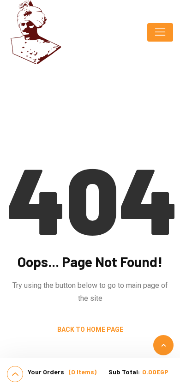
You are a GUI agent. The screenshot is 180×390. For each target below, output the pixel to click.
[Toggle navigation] (160, 32)
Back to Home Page (90, 329)
